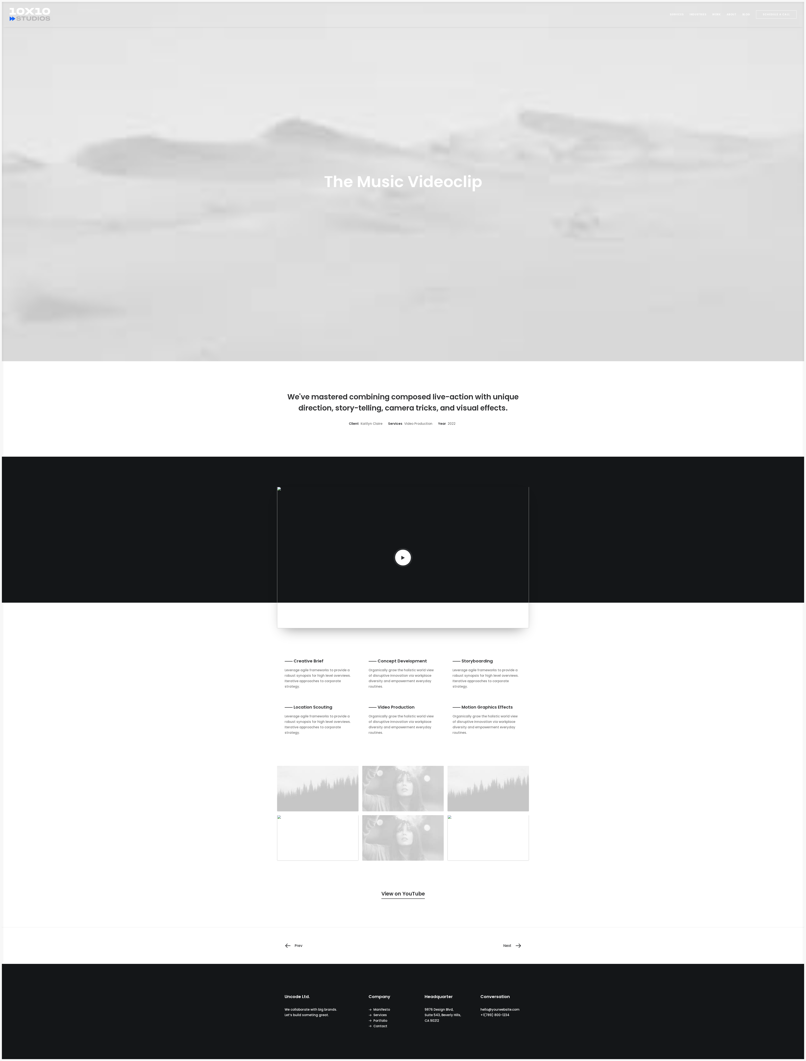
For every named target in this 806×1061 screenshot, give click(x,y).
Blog (746, 14)
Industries (698, 14)
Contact (380, 1026)
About (732, 14)
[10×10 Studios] (29, 14)
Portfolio (380, 1020)
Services (677, 14)
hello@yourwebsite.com (499, 1009)
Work (716, 14)
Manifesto (381, 1009)
